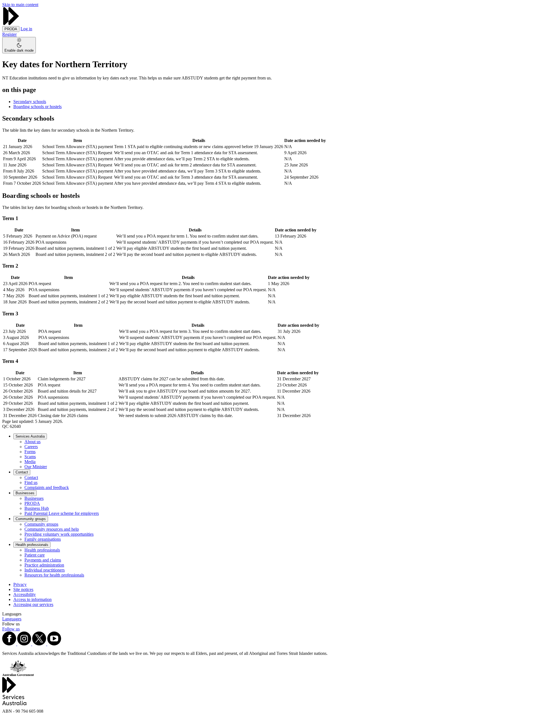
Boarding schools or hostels (37, 106)
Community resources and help (51, 529)
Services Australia (30, 436)
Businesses (25, 493)
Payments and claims (42, 560)
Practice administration (44, 565)
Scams (30, 456)
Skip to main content (20, 4)
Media (30, 461)
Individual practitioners (44, 570)
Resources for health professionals (54, 575)
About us (32, 441)
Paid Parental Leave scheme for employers (61, 513)
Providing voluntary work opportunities (59, 534)
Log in (26, 28)
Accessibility (24, 594)
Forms (30, 451)
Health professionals (32, 545)
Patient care (34, 555)
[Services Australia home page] (11, 23)
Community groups (31, 519)
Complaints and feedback (46, 487)
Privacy (20, 584)
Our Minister (35, 466)
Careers (31, 446)
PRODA (32, 503)
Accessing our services (33, 604)
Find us (30, 482)
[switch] (19, 45)
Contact (22, 472)
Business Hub (36, 508)
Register (9, 34)
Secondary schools (29, 101)
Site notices (23, 589)
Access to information (32, 599)
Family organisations (42, 539)
